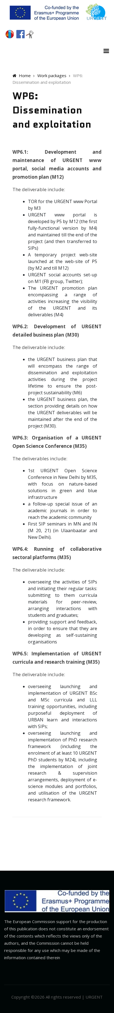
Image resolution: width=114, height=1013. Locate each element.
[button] (105, 50)
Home (24, 75)
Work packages (51, 75)
